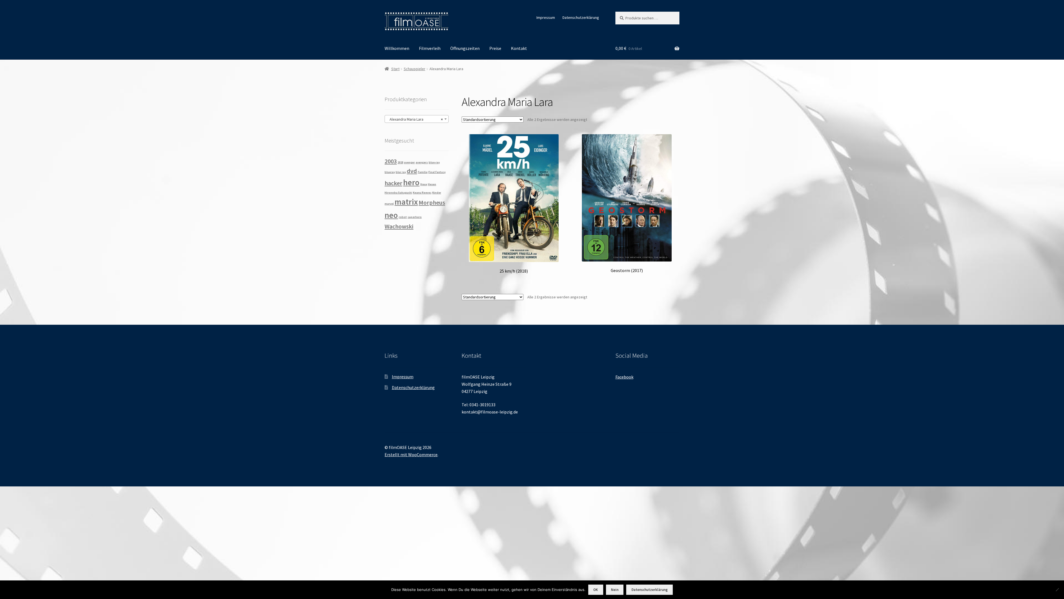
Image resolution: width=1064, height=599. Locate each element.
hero (411, 182)
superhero (415, 217)
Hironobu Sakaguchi (398, 192)
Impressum (545, 17)
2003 (391, 161)
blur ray (401, 172)
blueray (390, 172)
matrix (406, 202)
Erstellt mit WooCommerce (411, 454)
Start (395, 68)
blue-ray (434, 162)
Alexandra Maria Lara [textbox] (415, 119)
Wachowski (399, 226)
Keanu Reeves (422, 192)
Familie (423, 172)
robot (403, 217)
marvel (389, 203)
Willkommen (397, 48)
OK (595, 589)
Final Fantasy (437, 172)
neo (391, 215)
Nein (614, 589)
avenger (409, 162)
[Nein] (1057, 589)
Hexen (432, 184)
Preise (495, 48)
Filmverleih (430, 48)
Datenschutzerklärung (580, 17)
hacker (393, 183)
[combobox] (417, 119)
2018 (400, 162)
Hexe (423, 184)
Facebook (624, 377)
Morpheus (432, 202)
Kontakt (519, 48)
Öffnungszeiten (465, 48)
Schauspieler (414, 68)
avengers (422, 162)
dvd (412, 171)
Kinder (436, 192)
